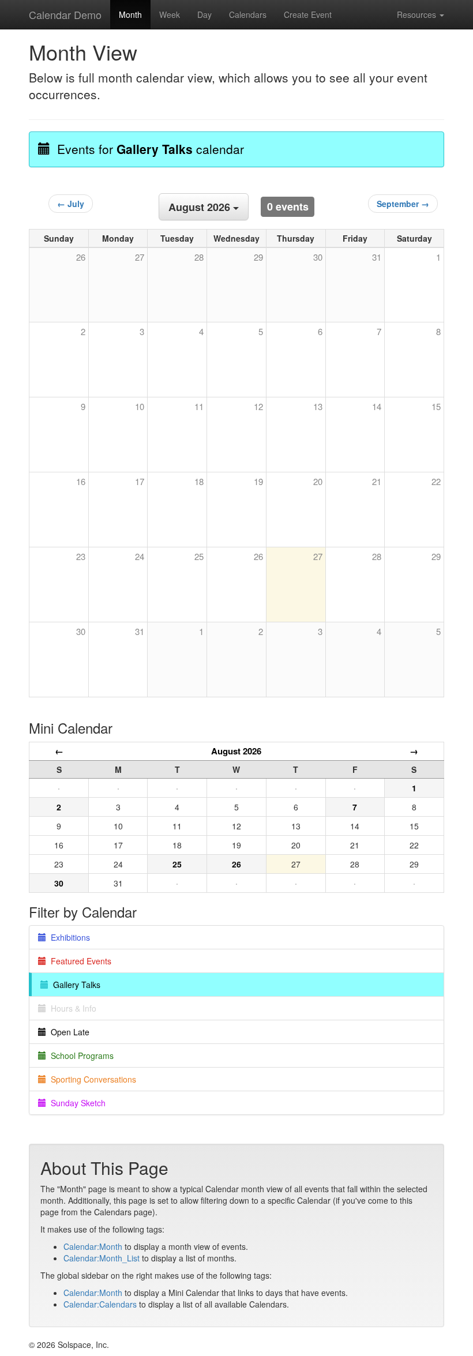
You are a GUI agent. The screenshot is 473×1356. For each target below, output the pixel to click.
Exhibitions (68, 937)
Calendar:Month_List (101, 1258)
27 (317, 556)
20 (317, 481)
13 (317, 406)
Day (204, 14)
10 (139, 406)
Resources (417, 14)
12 (258, 406)
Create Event (308, 14)
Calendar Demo (65, 14)
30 (80, 631)
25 (199, 556)
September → (403, 203)
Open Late (67, 1032)
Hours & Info (71, 1008)
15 (436, 406)
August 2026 (236, 751)
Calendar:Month (92, 1246)
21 (376, 481)
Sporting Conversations (91, 1079)
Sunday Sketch (76, 1103)
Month (130, 14)
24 (139, 556)
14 (376, 406)
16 (80, 481)
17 (139, 481)
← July (70, 203)
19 (258, 481)
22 (436, 481)
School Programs (80, 1055)
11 (199, 406)
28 (376, 556)
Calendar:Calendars (100, 1304)
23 (80, 556)
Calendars (247, 14)
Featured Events (78, 961)
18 (199, 481)
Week (169, 14)
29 (436, 556)
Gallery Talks (74, 984)
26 (258, 556)
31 (139, 631)
